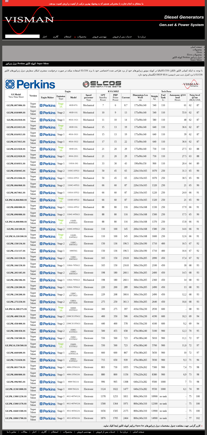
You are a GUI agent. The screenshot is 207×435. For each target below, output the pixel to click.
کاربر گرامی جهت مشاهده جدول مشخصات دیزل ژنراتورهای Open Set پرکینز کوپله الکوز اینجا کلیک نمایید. (153, 425)
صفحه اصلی (138, 432)
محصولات (67, 432)
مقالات (24, 432)
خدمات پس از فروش (105, 432)
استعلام (54, 432)
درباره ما (124, 432)
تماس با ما (11, 432)
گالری (43, 432)
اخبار (34, 432)
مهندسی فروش (84, 432)
